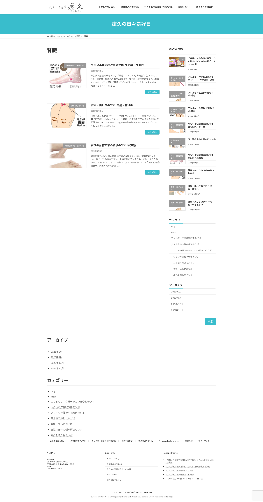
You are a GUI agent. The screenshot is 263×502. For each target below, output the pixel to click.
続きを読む (152, 92)
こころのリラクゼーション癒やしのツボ (192, 250)
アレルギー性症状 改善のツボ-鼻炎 (179, 474)
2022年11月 (177, 310)
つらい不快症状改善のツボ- (117, 65)
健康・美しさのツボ (183, 269)
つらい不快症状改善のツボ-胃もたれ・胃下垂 (184, 478)
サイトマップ (203, 441)
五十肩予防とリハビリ (184, 262)
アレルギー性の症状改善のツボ (186, 238)
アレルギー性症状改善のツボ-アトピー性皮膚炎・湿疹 (187, 466)
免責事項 (189, 441)
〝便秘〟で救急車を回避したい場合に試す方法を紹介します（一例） (202, 61)
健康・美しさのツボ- (112, 105)
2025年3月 (176, 291)
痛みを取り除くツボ (183, 275)
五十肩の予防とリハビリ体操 (202, 139)
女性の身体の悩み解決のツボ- (113, 145)
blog (173, 226)
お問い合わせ (127, 441)
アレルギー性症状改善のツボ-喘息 (179, 470)
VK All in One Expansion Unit (140, 496)
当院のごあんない (57, 441)
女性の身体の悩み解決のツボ (185, 244)
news (173, 232)
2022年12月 (177, 304)
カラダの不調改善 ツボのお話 (104, 441)
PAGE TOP (254, 484)
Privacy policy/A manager (169, 441)
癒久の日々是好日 (146, 441)
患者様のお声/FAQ (78, 441)
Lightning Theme (120, 496)
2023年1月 (176, 297)
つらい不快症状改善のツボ (186, 256)
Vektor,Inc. (159, 496)
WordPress (104, 496)
